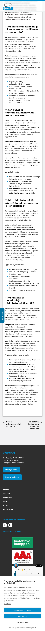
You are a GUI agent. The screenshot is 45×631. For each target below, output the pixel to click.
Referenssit (7, 497)
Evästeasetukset (22, 622)
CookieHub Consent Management (26, 627)
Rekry (5, 501)
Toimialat (6, 493)
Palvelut (6, 490)
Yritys (5, 505)
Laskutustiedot (12, 477)
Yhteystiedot (11, 470)
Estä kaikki (22, 616)
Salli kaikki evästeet (22, 610)
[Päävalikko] (40, 6)
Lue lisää (7, 604)
